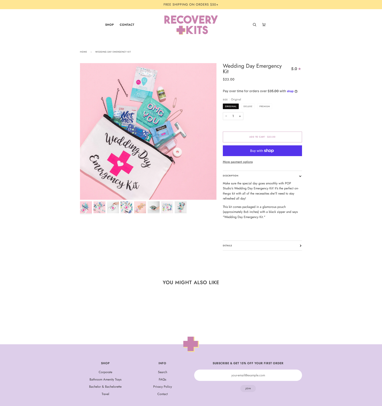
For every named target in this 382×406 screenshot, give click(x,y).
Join (248, 388)
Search (162, 372)
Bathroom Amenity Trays (105, 379)
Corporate (105, 372)
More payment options (238, 161)
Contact (162, 394)
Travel (105, 394)
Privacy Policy (162, 386)
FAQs (162, 379)
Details (227, 245)
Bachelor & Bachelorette (105, 386)
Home (83, 51)
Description (230, 175)
